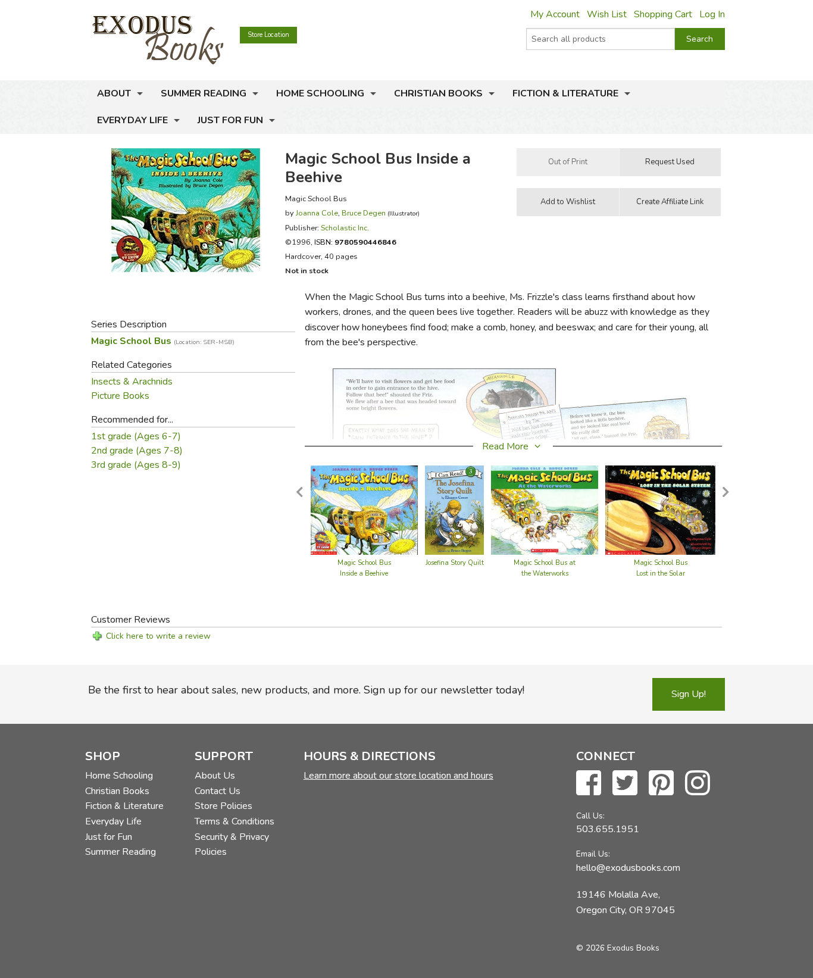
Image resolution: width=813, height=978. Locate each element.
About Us (215, 775)
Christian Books (438, 93)
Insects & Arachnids (132, 381)
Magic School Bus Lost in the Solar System (660, 573)
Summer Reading (203, 93)
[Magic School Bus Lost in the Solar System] (660, 509)
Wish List (607, 14)
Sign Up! (688, 694)
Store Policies (223, 806)
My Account (555, 14)
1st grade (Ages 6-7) (136, 436)
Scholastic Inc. (345, 228)
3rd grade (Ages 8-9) (136, 464)
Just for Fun (230, 120)
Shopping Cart (663, 14)
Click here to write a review (158, 636)
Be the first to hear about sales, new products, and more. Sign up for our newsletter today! (306, 690)
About (114, 93)
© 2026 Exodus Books (617, 948)
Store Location (268, 34)
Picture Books (120, 395)
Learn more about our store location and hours (398, 775)
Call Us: (590, 815)
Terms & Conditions (234, 821)
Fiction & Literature (565, 93)
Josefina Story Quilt (455, 562)
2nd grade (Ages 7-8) (137, 450)
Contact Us (217, 791)
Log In (712, 14)
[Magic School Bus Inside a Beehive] (364, 509)
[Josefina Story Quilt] (454, 509)
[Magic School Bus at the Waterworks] (544, 509)
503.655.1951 (607, 829)
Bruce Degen (364, 213)
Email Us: (593, 854)
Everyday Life (132, 120)
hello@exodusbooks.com (628, 867)
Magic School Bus (162, 341)
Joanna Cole (317, 213)
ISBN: (355, 242)
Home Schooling (320, 93)
